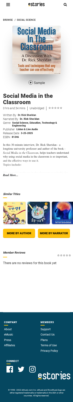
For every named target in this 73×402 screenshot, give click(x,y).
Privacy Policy (49, 350)
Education (35, 122)
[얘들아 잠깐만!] (14, 213)
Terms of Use (49, 345)
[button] (8, 4)
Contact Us (48, 334)
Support (46, 329)
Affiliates (9, 345)
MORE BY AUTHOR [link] (19, 233)
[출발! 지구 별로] (39, 213)
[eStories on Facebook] (9, 369)
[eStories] (36, 4)
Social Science (20, 122)
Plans (44, 340)
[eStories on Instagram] (32, 369)
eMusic (8, 334)
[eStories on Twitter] (21, 369)
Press (7, 340)
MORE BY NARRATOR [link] (54, 233)
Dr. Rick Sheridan (27, 115)
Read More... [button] (10, 175)
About (8, 329)
